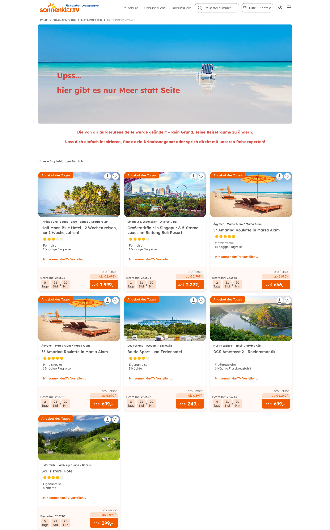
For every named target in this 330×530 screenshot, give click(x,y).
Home (43, 20)
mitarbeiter (91, 20)
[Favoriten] (115, 176)
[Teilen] (107, 176)
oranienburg (64, 20)
